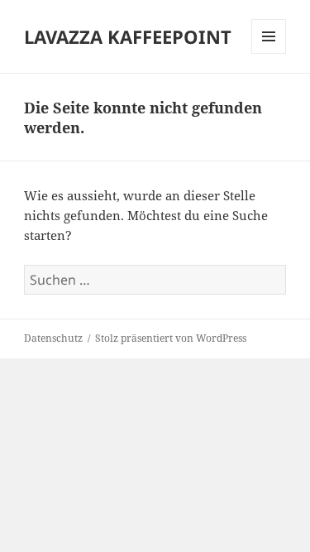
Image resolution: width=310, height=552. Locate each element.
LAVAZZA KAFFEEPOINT (127, 36)
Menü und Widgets (269, 53)
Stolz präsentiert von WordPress (170, 338)
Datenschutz (53, 338)
